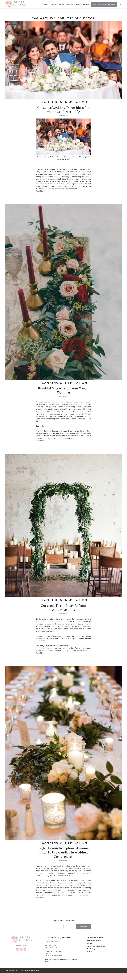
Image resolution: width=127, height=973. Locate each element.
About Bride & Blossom (94, 940)
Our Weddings (91, 949)
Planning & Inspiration (63, 102)
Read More (40, 441)
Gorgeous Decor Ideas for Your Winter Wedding (63, 607)
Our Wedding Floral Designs (95, 937)
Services (89, 943)
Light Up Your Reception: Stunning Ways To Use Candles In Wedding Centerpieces (63, 852)
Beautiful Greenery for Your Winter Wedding (63, 390)
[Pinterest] (24, 949)
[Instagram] (21, 949)
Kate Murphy (64, 115)
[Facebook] (17, 949)
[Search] (120, 4)
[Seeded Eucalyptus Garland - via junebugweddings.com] (63, 292)
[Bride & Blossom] (21, 939)
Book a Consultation (93, 952)
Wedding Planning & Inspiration (96, 946)
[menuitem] (45, 4)
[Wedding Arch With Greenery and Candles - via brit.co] (63, 525)
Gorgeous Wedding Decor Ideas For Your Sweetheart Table (63, 109)
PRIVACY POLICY (35, 970)
